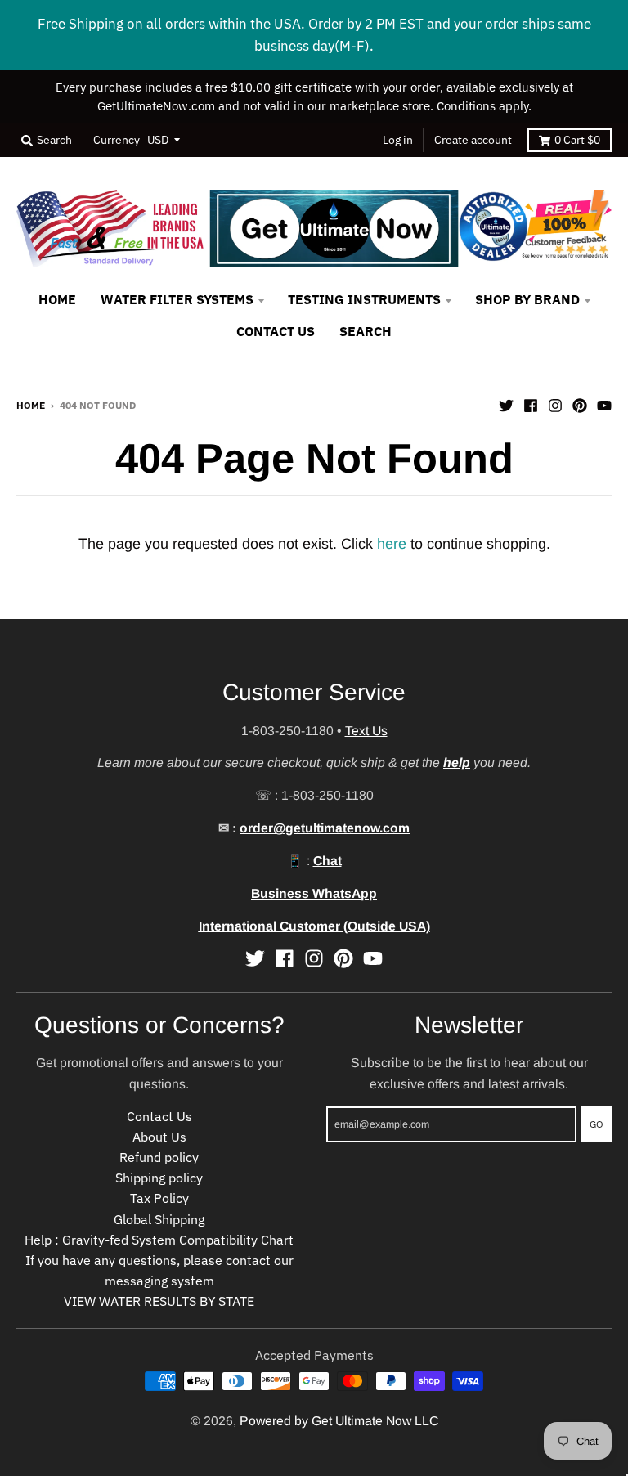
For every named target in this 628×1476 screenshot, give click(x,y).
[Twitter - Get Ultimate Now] (506, 404)
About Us (159, 1136)
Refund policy (159, 1157)
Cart (577, 139)
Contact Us (159, 1116)
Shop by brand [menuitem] (527, 299)
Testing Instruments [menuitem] (364, 299)
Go (596, 1123)
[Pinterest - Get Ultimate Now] (579, 404)
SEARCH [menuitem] (365, 331)
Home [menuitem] (57, 299)
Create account (473, 139)
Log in (398, 139)
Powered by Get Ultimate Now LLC (339, 1421)
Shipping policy (159, 1177)
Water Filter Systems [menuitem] (177, 299)
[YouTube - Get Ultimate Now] (604, 404)
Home (30, 404)
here (391, 544)
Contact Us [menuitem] (275, 331)
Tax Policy (159, 1198)
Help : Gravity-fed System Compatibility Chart (159, 1239)
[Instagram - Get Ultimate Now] (555, 404)
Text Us (366, 731)
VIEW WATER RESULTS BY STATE (159, 1301)
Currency (116, 139)
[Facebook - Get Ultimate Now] (530, 404)
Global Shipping (159, 1219)
